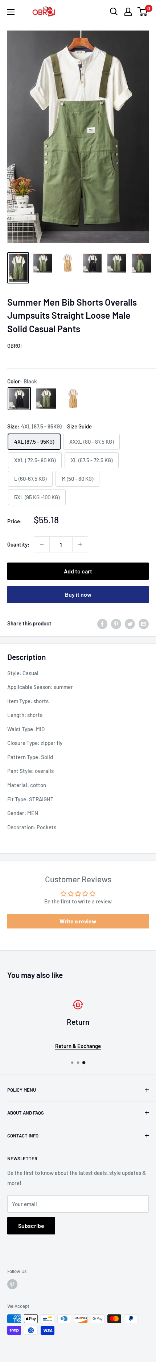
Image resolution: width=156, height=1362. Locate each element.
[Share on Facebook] (102, 623)
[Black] (19, 398)
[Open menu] (11, 12)
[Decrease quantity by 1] (41, 544)
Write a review (78, 921)
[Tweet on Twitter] (130, 623)
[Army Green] (46, 398)
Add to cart (78, 571)
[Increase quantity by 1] (80, 544)
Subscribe (31, 1225)
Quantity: (18, 544)
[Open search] (114, 12)
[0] (142, 11)
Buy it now (78, 594)
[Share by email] (144, 623)
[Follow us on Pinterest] (12, 1284)
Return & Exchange (78, 1046)
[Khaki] (73, 398)
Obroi (14, 346)
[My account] (128, 12)
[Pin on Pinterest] (116, 623)
